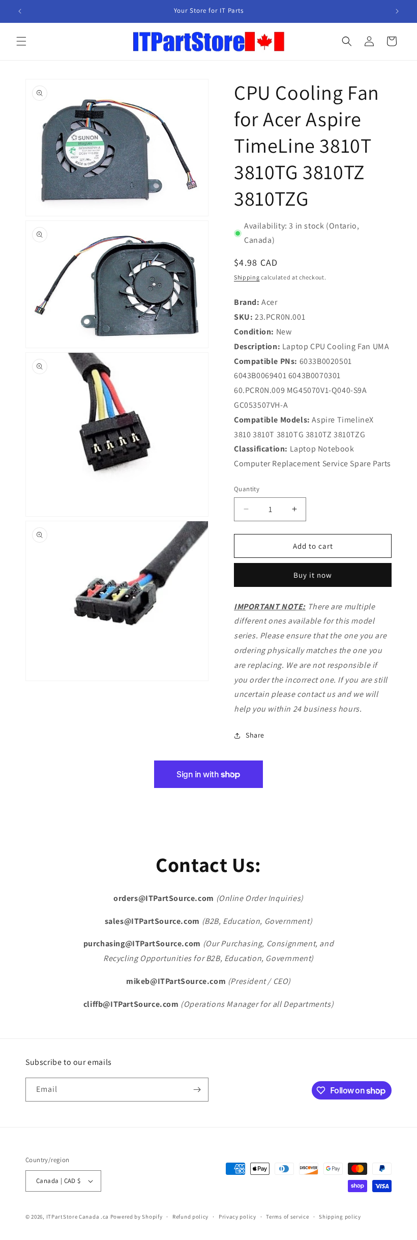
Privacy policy (237, 1216)
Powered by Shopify (136, 1216)
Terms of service (287, 1216)
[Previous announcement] (20, 11)
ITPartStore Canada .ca (77, 1216)
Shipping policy (340, 1216)
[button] (21, 41)
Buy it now (312, 575)
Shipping (247, 277)
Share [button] (255, 735)
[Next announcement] (397, 11)
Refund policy (190, 1216)
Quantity (246, 489)
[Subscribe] (197, 1090)
